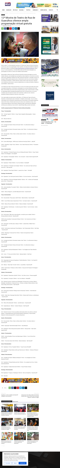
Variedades (35, 10)
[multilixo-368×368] (50, 76)
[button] (57, 10)
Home (3, 10)
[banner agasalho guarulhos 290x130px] (49, 32)
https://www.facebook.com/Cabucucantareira (24, 68)
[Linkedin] (16, 28)
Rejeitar (15, 463)
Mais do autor (15, 401)
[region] (15, 459)
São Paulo (15, 10)
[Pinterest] (10, 28)
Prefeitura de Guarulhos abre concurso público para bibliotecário (19, 442)
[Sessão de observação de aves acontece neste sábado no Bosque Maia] (33, 436)
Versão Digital (43, 10)
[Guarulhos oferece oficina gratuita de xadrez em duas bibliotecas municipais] (20, 422)
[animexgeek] (20, 62)
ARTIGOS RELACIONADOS (7, 401)
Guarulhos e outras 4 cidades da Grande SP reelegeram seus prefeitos (9, 395)
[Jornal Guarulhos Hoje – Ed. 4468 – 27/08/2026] (50, 114)
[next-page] (4, 445)
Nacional (21, 10)
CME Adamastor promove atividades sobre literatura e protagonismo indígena (6, 428)
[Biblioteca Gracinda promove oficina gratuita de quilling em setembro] (7, 436)
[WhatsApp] (2, 28)
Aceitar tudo (22, 463)
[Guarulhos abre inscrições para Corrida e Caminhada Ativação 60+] (20, 408)
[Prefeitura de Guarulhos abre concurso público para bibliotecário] (20, 436)
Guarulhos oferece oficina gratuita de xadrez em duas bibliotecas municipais (20, 428)
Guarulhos (8, 10)
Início (2, 13)
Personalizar (8, 463)
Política (28, 10)
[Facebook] (5, 28)
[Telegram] (13, 28)
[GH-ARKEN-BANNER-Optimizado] (49, 86)
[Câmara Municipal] (49, 21)
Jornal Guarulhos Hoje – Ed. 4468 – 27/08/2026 (48, 122)
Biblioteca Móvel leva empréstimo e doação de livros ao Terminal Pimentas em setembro (7, 414)
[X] (8, 28)
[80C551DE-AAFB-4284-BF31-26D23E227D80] (50, 54)
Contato (51, 10)
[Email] (18, 28)
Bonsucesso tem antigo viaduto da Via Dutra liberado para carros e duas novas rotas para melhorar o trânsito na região (30, 396)
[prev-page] (2, 445)
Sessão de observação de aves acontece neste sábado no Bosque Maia (32, 442)
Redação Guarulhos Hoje (7, 25)
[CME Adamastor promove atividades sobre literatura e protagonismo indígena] (7, 422)
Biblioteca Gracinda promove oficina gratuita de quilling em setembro (6, 442)
